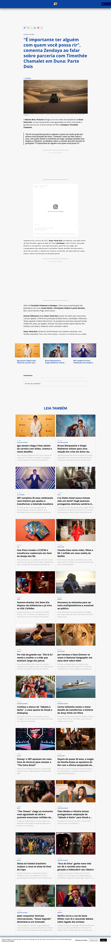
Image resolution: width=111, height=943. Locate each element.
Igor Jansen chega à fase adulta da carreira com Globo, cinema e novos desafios (26, 362)
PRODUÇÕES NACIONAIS (22, 442)
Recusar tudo (94, 940)
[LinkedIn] (35, 27)
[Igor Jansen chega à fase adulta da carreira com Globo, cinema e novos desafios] (27, 350)
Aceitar (103, 940)
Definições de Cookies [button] (81, 940)
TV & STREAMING (20, 494)
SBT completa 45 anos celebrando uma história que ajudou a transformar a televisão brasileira (83, 362)
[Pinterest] (38, 27)
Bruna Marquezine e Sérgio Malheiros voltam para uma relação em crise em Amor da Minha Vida (54, 362)
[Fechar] (109, 940)
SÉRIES (18, 808)
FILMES (58, 494)
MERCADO (59, 599)
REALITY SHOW (60, 546)
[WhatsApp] (31, 27)
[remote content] (55, 165)
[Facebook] (24, 27)
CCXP (18, 546)
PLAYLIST (19, 651)
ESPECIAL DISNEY (61, 651)
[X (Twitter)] (28, 27)
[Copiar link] (41, 27)
